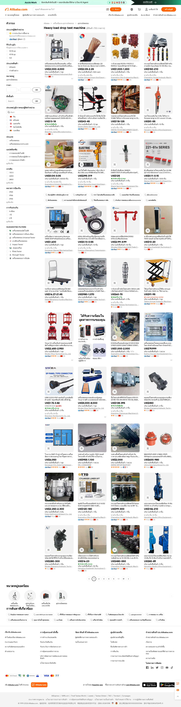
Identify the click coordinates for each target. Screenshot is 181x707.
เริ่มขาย (149, 642)
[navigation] (23, 301)
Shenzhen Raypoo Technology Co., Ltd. (125, 305)
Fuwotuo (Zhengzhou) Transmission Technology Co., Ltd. (92, 250)
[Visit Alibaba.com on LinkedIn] (152, 667)
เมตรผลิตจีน (152, 200)
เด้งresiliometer (152, 195)
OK (36, 90)
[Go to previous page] (89, 579)
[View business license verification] (113, 703)
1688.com (65, 696)
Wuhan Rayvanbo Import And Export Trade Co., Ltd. (92, 184)
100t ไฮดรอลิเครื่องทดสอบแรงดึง (104, 195)
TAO (109, 696)
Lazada (90, 696)
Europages (126, 696)
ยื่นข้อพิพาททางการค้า (119, 647)
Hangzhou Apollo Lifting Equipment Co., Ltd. (158, 130)
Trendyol (116, 696)
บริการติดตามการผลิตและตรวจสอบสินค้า (53, 657)
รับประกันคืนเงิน (46, 642)
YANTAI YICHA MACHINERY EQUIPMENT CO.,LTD (125, 130)
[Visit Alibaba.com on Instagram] (162, 667)
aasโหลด (59, 620)
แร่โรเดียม (161, 620)
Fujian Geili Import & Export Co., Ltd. (58, 514)
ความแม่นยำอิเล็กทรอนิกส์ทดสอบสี (75, 200)
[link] (178, 683)
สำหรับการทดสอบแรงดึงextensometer (128, 200)
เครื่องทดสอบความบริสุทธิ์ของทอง (140, 620)
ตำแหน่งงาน (9, 651)
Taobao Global (100, 696)
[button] (107, 9)
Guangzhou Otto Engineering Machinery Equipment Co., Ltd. (125, 77)
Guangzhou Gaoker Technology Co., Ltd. (125, 354)
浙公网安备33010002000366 (130, 703)
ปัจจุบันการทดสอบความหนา (19, 614)
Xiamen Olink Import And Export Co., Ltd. (158, 181)
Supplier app (97, 685)
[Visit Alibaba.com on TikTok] (171, 667)
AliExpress (55, 696)
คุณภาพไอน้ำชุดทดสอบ (41, 620)
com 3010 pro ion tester (44, 614)
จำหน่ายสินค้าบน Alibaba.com (157, 637)
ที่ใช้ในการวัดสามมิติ (94, 614)
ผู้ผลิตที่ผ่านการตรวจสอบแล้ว (86, 637)
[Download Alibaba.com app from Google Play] (167, 684)
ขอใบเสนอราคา (81, 642)
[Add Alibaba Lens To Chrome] (39, 684)
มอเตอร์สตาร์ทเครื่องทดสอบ (131, 195)
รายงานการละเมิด (117, 661)
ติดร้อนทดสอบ (52, 200)
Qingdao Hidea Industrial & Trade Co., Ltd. (125, 247)
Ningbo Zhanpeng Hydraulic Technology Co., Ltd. (158, 408)
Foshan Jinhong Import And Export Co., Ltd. (92, 77)
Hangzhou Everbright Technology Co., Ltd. (158, 247)
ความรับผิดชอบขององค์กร (15, 647)
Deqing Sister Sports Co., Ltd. (89, 127)
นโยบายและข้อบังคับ (48, 663)
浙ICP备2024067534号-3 (153, 703)
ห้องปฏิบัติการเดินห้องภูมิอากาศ (58, 195)
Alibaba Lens (13, 685)
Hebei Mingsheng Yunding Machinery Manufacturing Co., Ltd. (59, 299)
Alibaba (46, 23)
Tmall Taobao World (78, 696)
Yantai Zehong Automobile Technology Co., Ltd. (92, 299)
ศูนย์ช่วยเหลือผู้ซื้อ (117, 637)
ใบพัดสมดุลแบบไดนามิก (116, 614)
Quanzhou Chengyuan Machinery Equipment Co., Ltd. (125, 413)
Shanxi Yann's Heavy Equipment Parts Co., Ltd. (125, 186)
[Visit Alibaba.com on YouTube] (166, 667)
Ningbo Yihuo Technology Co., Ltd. (58, 354)
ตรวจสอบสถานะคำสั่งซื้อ (155, 647)
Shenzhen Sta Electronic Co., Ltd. (57, 416)
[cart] (140, 10)
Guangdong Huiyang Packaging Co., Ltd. (59, 184)
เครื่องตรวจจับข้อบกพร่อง (78, 620)
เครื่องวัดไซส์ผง (98, 620)
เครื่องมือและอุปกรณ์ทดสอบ (63, 23)
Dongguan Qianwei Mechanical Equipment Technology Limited (59, 250)
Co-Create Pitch (11, 642)
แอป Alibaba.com (133, 685)
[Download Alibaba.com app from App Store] (149, 684)
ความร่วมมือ (150, 658)
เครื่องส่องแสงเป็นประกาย (18, 620)
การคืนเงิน (115, 651)
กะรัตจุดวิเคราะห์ (80, 195)
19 (123, 579)
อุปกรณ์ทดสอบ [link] (83, 23)
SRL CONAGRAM (84, 465)
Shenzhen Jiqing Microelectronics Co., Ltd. (59, 132)
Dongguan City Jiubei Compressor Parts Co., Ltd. (59, 465)
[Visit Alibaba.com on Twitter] (157, 667)
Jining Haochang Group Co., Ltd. (156, 465)
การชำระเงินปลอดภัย (48, 637)
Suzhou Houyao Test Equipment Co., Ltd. (158, 354)
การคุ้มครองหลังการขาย (49, 651)
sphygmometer (136, 614)
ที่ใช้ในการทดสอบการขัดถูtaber (70, 614)
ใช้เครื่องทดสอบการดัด (101, 200)
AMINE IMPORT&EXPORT (121, 465)
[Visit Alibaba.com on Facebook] (147, 667)
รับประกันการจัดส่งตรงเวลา (50, 647)
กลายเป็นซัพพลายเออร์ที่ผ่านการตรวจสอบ (160, 652)
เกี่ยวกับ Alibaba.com (13, 632)
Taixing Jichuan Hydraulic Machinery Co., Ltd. (158, 301)
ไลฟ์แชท (114, 642)
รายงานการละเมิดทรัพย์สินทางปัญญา (125, 656)
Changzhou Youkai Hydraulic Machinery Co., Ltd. (158, 77)
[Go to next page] (128, 579)
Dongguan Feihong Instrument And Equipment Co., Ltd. (59, 74)
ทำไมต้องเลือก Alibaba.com (15, 637)
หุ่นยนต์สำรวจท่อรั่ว (116, 620)
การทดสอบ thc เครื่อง (156, 614)
